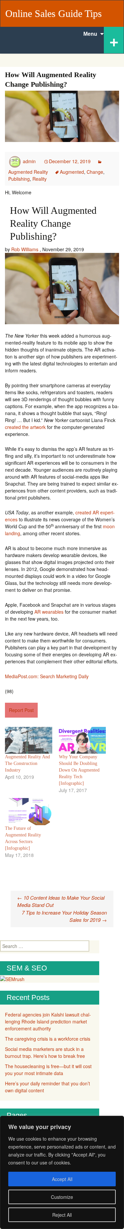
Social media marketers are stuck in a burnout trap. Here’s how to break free (45, 1052)
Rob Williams (24, 249)
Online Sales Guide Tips (53, 13)
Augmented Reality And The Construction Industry (27, 763)
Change (95, 171)
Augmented (72, 171)
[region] (62, 1172)
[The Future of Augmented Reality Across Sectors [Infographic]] (28, 811)
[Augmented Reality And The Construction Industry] (28, 740)
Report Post (21, 710)
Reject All (62, 1214)
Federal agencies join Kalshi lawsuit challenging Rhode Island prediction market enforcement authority (48, 1021)
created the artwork (25, 427)
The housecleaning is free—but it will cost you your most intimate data (48, 1069)
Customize (62, 1197)
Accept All (62, 1179)
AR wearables (48, 611)
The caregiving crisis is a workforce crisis (47, 1038)
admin (29, 161)
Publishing (19, 178)
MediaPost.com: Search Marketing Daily (47, 676)
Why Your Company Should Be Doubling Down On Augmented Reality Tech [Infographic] (79, 770)
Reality (39, 178)
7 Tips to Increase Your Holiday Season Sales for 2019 (64, 916)
